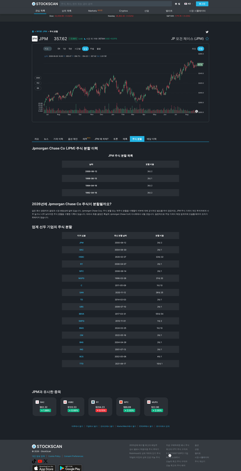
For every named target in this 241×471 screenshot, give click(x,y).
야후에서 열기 (77, 426)
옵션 (197, 445)
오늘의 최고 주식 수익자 (176, 461)
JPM (81, 242)
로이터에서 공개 (162, 426)
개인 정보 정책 (38, 456)
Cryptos (123, 10)
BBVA (81, 314)
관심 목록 (40, 10)
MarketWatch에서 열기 (126, 426)
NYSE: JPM (42, 31)
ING (81, 349)
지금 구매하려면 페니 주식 (177, 445)
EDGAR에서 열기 (146, 426)
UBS (81, 306)
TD (81, 299)
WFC (81, 271)
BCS (81, 356)
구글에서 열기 (91, 426)
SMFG (81, 321)
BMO (81, 328)
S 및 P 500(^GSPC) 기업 (177, 453)
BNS (81, 342)
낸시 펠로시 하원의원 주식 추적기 (144, 449)
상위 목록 (66, 10)
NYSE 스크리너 (173, 457)
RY (81, 264)
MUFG (81, 278)
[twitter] (207, 32)
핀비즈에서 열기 (107, 426)
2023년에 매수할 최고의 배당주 (143, 445)
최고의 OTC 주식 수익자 (177, 449)
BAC (81, 250)
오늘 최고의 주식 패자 (175, 465)
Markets (95, 10)
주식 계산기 (200, 461)
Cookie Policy (54, 456)
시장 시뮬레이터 (197, 10)
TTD (81, 363)
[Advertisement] (120, 130)
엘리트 (169, 10)
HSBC (81, 257)
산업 (146, 10)
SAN (81, 292)
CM (81, 335)
